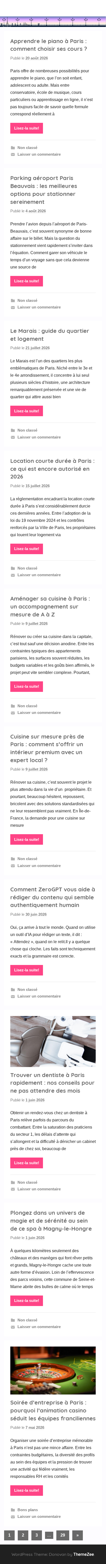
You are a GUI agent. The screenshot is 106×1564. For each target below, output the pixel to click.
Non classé (27, 147)
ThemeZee (83, 1554)
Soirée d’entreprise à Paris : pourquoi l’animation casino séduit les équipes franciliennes (53, 1410)
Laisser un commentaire (39, 154)
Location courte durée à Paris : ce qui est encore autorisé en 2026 (52, 468)
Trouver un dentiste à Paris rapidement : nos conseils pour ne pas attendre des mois (52, 1082)
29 (62, 1535)
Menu (20, 8)
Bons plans (27, 1510)
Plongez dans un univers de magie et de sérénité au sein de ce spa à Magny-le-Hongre (51, 1220)
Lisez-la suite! (26, 128)
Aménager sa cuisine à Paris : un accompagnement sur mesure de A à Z (50, 606)
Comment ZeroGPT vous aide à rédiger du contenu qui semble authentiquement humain (52, 897)
